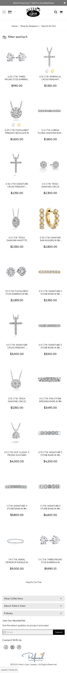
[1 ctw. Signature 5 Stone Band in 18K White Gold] (50, 486)
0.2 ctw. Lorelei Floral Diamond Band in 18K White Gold (50, 131)
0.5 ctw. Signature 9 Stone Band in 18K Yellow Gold (50, 292)
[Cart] (61, 12)
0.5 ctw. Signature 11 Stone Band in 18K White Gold (50, 346)
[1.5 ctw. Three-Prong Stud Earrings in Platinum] (50, 540)
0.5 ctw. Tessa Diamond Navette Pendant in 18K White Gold (17, 239)
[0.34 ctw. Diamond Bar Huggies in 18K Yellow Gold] (50, 218)
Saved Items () (9, 670)
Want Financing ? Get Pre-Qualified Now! (33, 3)
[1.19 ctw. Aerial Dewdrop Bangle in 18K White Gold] (16, 540)
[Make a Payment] (9, 12)
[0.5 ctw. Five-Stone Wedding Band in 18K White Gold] (50, 379)
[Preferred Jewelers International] (33, 656)
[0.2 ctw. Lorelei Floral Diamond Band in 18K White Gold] (50, 111)
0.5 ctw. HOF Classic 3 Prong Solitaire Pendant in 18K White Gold (16, 453)
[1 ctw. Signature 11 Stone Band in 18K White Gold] (16, 486)
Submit (58, 632)
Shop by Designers (29, 26)
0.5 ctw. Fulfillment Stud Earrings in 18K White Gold (16, 292)
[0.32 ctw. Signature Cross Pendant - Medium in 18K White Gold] (16, 164)
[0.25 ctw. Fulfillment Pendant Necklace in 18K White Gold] (16, 111)
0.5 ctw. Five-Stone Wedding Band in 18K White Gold (50, 400)
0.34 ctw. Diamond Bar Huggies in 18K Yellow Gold (50, 239)
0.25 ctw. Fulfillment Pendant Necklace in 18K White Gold (17, 131)
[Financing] (64, 2)
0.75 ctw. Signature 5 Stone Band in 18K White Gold (50, 453)
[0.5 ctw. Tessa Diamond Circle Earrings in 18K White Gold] (50, 164)
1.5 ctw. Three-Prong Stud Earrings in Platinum (50, 561)
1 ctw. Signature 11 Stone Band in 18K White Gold (16, 507)
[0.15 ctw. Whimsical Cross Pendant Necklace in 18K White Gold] (50, 57)
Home (14, 26)
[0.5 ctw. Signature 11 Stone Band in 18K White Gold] (50, 325)
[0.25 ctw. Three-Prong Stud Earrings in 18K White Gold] (16, 57)
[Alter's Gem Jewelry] (4, 11)
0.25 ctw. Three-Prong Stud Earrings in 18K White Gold (17, 78)
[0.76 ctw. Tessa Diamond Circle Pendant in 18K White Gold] (16, 379)
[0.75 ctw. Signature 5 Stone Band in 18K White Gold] (50, 433)
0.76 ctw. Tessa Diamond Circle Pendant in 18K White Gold (17, 400)
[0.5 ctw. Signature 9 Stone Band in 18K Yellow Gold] (50, 271)
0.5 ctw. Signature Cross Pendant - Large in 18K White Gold (16, 346)
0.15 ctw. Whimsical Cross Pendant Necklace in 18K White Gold (50, 78)
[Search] (55, 12)
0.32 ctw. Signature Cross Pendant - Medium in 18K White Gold (17, 185)
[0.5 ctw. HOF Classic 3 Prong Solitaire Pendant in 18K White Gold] (16, 433)
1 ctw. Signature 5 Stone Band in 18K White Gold (50, 507)
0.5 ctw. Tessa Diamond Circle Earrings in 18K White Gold (50, 185)
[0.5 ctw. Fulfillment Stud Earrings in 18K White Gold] (16, 271)
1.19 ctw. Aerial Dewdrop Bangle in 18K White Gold (17, 561)
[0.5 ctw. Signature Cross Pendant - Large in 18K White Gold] (16, 325)
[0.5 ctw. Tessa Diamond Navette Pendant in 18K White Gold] (16, 218)
